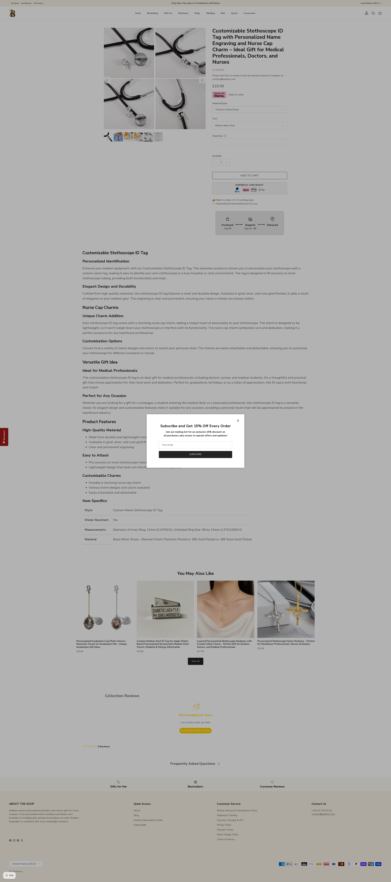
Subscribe (195, 454)
